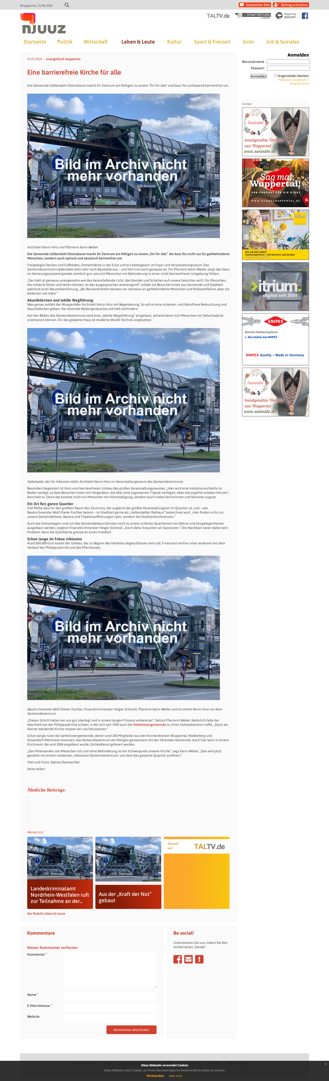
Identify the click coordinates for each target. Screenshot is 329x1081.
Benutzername (253, 62)
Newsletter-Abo (258, 5)
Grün (248, 42)
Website (33, 1016)
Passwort (257, 68)
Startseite (35, 42)
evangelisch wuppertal (63, 59)
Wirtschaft (96, 42)
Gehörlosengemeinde (149, 725)
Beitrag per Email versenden (188, 959)
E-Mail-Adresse (39, 1005)
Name (33, 994)
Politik (64, 42)
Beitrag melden (199, 959)
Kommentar (37, 954)
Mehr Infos (175, 1076)
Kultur (174, 42)
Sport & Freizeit (212, 42)
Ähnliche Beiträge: (46, 789)
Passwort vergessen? (293, 80)
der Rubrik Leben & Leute (46, 913)
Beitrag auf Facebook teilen (177, 959)
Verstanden (155, 1076)
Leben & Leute (138, 42)
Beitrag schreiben (294, 5)
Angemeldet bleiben (293, 76)
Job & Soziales (282, 42)
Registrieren (299, 83)
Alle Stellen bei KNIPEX (261, 337)
